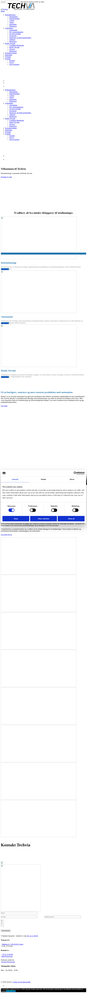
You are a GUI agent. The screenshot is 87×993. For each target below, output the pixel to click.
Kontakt (8, 134)
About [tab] (72, 479)
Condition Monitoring (16, 120)
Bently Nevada (10, 118)
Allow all (71, 519)
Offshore (12, 115)
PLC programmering (16, 107)
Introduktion (13, 92)
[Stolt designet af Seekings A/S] (32, 982)
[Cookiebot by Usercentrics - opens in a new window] (75, 473)
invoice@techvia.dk (8, 962)
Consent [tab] (15, 479)
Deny (16, 519)
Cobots (11, 96)
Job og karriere (14, 139)
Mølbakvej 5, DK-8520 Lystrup (7, 852)
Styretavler (13, 111)
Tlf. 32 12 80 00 (32, 936)
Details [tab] (43, 479)
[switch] (33, 510)
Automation (9, 103)
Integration (13, 99)
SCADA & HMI (15, 109)
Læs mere (4, 406)
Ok (7, 991)
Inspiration (8, 130)
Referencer (13, 101)
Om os (11, 138)
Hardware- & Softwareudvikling (20, 113)
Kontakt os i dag (6, 177)
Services (12, 124)
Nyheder (8, 132)
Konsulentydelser (11, 128)
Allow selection (43, 519)
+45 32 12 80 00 (7, 859)
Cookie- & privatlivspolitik (21, 982)
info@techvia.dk (7, 857)
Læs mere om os (6, 534)
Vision (11, 97)
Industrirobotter (14, 94)
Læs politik (12, 991)
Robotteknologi (10, 90)
